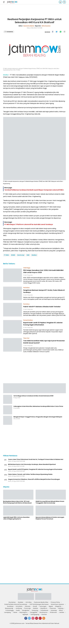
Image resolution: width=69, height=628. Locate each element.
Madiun (34, 255)
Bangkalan (25, 610)
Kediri (18, 610)
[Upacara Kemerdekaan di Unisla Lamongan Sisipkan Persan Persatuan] (51, 511)
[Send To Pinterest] (64, 31)
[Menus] (4, 2)
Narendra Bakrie (28, 26)
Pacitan (44, 614)
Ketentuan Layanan (57, 604)
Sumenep (54, 610)
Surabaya (10, 606)
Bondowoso (44, 612)
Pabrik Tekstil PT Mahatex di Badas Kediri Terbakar (42, 307)
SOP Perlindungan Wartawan (39, 604)
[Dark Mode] (60, 2)
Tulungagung (34, 614)
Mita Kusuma (46, 26)
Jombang (18, 608)
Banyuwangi (9, 608)
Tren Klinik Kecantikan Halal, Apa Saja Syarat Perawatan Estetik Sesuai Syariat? (44, 342)
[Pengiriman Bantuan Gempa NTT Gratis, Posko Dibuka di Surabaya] (12, 293)
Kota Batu (19, 606)
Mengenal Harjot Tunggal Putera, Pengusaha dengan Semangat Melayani (37, 417)
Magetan (58, 606)
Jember (61, 612)
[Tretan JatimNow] (34, 388)
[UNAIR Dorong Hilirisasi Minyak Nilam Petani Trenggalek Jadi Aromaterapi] (51, 495)
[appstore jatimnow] (43, 597)
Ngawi (51, 606)
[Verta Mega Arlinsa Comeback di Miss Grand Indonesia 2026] (7, 399)
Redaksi (20, 602)
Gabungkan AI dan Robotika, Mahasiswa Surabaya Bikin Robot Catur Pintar (38, 406)
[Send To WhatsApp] (60, 31)
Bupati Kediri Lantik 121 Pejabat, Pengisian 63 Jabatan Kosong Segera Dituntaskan (43, 324)
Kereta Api (20, 255)
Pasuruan (53, 608)
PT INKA (6, 255)
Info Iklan (29, 602)
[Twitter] (29, 618)
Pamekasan (44, 610)
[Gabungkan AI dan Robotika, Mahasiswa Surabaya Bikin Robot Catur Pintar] (7, 409)
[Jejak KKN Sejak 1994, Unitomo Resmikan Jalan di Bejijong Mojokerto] (18, 511)
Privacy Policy (55, 602)
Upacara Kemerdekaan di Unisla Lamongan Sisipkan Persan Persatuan (50, 518)
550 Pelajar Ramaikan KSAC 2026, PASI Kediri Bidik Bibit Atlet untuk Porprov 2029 (43, 271)
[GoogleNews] (40, 618)
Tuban (15, 612)
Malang (60, 608)
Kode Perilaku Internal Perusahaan (15, 604)
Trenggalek (33, 612)
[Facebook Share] (52, 31)
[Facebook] (25, 618)
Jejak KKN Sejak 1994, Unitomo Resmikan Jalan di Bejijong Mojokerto (16, 518)
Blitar (61, 610)
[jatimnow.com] (12, 2)
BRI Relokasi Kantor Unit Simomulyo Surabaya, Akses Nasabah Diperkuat (32, 464)
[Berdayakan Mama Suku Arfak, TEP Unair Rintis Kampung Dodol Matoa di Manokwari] (18, 495)
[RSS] (43, 618)
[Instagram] (33, 618)
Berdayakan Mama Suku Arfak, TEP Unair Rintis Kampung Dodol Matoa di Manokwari (17, 502)
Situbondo (53, 612)
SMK (28, 255)
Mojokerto (43, 608)
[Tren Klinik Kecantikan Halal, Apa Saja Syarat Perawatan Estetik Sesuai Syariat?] (12, 345)
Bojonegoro (23, 612)
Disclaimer (12, 602)
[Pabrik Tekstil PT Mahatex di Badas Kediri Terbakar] (12, 309)
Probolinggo (10, 610)
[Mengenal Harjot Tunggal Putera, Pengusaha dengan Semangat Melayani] (7, 420)
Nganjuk (25, 614)
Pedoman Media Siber (41, 602)
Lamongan (42, 606)
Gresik (35, 606)
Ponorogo (27, 608)
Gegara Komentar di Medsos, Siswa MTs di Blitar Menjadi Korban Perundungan (34, 479)
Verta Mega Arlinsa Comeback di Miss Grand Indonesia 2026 (33, 396)
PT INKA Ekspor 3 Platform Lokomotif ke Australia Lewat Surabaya (28, 224)
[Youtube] (36, 618)
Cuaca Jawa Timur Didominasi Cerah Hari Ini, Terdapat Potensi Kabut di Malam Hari (35, 459)
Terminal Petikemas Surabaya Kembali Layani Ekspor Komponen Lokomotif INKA (34, 190)
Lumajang (7, 612)
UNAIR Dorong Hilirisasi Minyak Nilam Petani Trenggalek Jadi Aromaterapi (50, 502)
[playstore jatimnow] (26, 597)
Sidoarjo (27, 606)
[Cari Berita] (64, 2)
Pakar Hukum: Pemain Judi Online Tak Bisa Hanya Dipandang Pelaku (30, 474)
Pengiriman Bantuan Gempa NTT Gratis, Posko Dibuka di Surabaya (44, 291)
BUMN (13, 255)
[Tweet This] (56, 31)
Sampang (35, 610)
